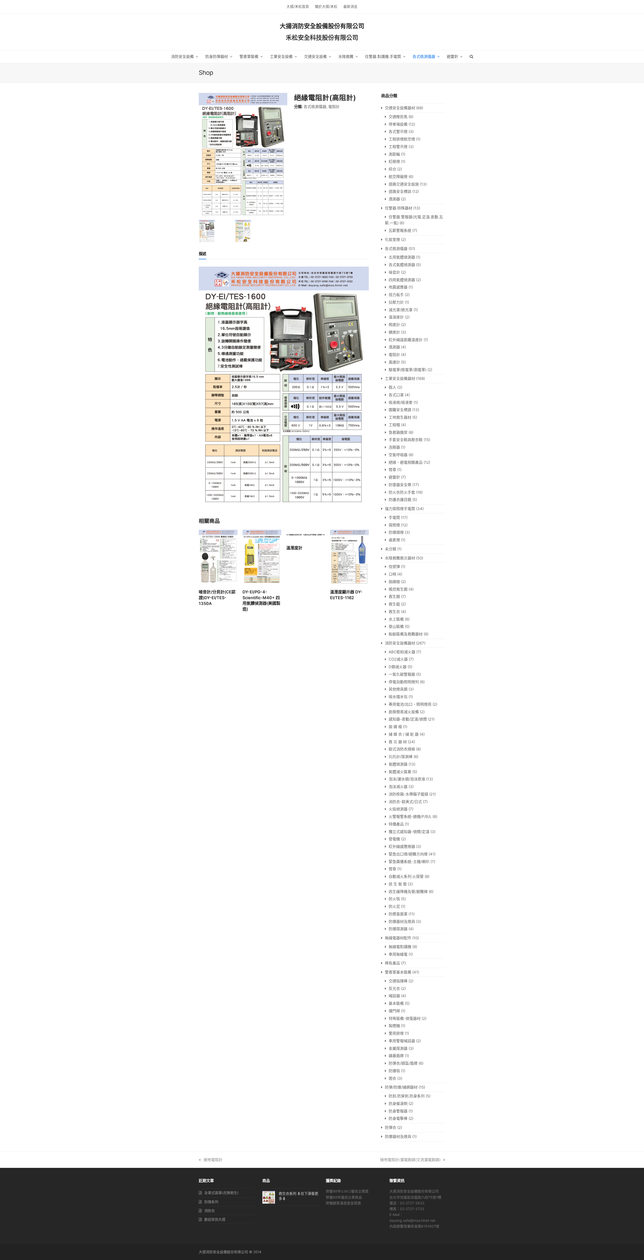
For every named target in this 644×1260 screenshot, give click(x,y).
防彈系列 (211, 1202)
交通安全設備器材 (400, 107)
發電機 (394, 839)
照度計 (394, 324)
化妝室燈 (392, 239)
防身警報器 (398, 1111)
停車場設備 (398, 124)
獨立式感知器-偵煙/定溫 (409, 831)
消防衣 (209, 1210)
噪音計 (394, 272)
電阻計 (334, 106)
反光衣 (394, 988)
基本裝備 (396, 1003)
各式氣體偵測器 (402, 264)
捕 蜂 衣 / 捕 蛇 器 (404, 734)
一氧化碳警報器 (402, 674)
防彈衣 (390, 1127)
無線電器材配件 (398, 937)
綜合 (392, 169)
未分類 (390, 549)
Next (283, 155)
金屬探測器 (398, 1048)
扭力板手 (396, 294)
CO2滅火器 (398, 659)
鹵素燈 (394, 539)
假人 (392, 387)
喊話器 (394, 995)
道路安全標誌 (400, 191)
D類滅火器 (398, 666)
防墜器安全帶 (400, 484)
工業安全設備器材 (400, 378)
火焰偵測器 (398, 809)
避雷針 (394, 477)
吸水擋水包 (398, 696)
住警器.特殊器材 (398, 208)
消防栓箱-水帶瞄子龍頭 (408, 794)
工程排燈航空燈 (402, 139)
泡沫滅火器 (398, 786)
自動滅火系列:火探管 (406, 876)
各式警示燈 (398, 131)
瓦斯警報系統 (400, 230)
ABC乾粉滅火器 (402, 652)
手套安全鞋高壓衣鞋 (406, 439)
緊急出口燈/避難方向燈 (408, 854)
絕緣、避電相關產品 (406, 462)
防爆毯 (394, 1070)
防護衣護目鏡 (400, 499)
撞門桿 (394, 1011)
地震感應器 (398, 287)
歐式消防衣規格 (402, 749)
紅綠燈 (394, 161)
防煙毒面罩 (398, 914)
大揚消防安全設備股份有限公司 (322, 26)
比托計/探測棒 (401, 756)
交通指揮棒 (398, 981)
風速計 (394, 362)
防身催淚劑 (398, 1103)
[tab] (202, 254)
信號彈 (394, 566)
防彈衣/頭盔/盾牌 (403, 1063)
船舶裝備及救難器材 (406, 634)
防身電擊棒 (398, 1118)
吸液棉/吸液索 (401, 402)
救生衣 (394, 611)
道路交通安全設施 (404, 184)
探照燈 (394, 525)
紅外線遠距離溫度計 (406, 339)
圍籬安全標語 (400, 409)
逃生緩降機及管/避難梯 (408, 891)
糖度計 (394, 332)
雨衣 (392, 1078)
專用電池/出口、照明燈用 (410, 704)
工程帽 (394, 424)
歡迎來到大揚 (214, 1219)
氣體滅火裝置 (400, 771)
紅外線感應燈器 (402, 846)
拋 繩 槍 (395, 726)
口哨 (392, 574)
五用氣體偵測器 (402, 257)
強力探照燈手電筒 (400, 508)
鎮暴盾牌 (396, 1055)
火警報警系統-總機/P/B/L (410, 816)
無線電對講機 (400, 946)
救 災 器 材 (398, 741)
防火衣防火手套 (402, 492)
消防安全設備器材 (400, 643)
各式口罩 (396, 394)
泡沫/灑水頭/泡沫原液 (407, 779)
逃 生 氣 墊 (398, 884)
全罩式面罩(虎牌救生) (221, 1193)
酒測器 (394, 199)
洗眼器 (394, 447)
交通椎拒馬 (398, 116)
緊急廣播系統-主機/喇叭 (409, 861)
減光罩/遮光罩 (401, 309)
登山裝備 (396, 626)
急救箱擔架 (398, 432)
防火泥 (394, 906)
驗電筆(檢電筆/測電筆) (407, 369)
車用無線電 (398, 954)
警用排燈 (396, 1033)
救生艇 (394, 604)
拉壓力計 (396, 302)
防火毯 (394, 898)
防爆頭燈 (396, 532)
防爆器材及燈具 (402, 921)
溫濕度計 (396, 317)
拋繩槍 (394, 581)
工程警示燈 (398, 146)
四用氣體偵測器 (402, 279)
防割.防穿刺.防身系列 (407, 1096)
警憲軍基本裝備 (398, 972)
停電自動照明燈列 (404, 681)
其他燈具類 (398, 689)
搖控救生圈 (398, 589)
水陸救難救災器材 (400, 558)
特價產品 (396, 824)
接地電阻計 (213, 1159)
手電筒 (394, 517)
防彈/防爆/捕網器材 (401, 1087)
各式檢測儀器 (315, 106)
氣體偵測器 (398, 764)
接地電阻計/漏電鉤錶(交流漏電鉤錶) (410, 1159)
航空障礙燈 (398, 176)
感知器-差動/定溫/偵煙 (408, 719)
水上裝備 (396, 619)
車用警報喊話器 (402, 1040)
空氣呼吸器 (398, 454)
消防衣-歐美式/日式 (405, 801)
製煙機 (394, 1025)
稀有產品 (392, 963)
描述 (202, 253)
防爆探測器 (398, 928)
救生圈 (394, 596)
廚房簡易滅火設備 (404, 711)
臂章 (392, 469)
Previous (203, 155)
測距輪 (394, 154)
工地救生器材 (400, 417)
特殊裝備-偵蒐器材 (405, 1018)
